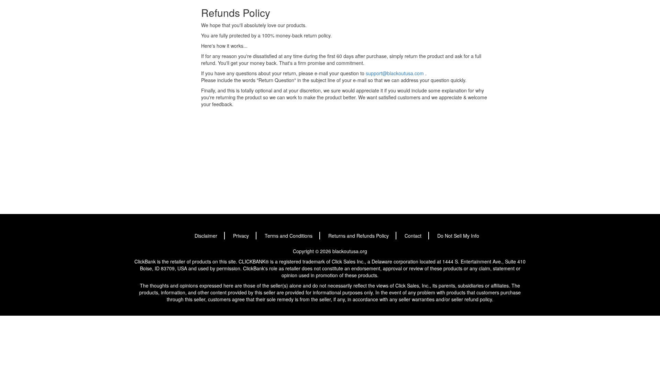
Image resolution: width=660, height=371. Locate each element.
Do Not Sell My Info (458, 235)
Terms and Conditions (288, 235)
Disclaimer (206, 235)
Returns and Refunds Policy (358, 235)
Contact (413, 235)
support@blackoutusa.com (395, 73)
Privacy (241, 235)
